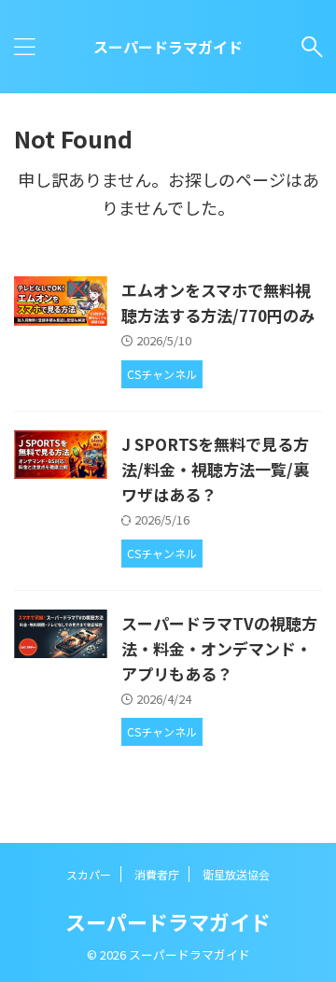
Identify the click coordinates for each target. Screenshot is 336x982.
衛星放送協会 (236, 874)
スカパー (88, 874)
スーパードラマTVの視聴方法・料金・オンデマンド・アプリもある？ (219, 648)
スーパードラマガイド (168, 46)
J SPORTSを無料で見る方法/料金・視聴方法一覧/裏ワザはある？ (215, 469)
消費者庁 (156, 874)
